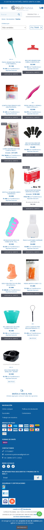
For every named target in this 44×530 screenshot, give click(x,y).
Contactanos (26, 413)
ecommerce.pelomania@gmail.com (17, 454)
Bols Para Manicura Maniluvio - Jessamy (11, 370)
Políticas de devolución (30, 409)
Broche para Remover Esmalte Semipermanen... (33, 144)
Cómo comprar (7, 409)
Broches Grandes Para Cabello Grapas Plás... (32, 61)
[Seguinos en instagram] (3, 466)
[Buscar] (19, 14)
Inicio (3, 19)
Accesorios (10, 19)
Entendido (22, 527)
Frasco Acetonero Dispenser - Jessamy (32, 241)
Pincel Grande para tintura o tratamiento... (11, 63)
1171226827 (9, 451)
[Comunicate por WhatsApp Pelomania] (39, 514)
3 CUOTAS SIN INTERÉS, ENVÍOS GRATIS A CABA (22, 2)
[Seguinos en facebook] (8, 466)
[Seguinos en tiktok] (13, 466)
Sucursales (6, 413)
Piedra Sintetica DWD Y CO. (33, 283)
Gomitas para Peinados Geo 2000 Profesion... (11, 106)
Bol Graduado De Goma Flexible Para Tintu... (11, 327)
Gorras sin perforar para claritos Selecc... (11, 149)
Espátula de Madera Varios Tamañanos (11, 193)
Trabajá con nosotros (9, 417)
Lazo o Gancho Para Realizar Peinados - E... (32, 327)
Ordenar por (5, 23)
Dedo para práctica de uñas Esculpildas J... (11, 284)
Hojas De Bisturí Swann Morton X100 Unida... (33, 191)
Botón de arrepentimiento (22, 516)
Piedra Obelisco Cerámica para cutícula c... (32, 106)
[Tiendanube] (22, 510)
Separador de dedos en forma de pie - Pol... (11, 241)
